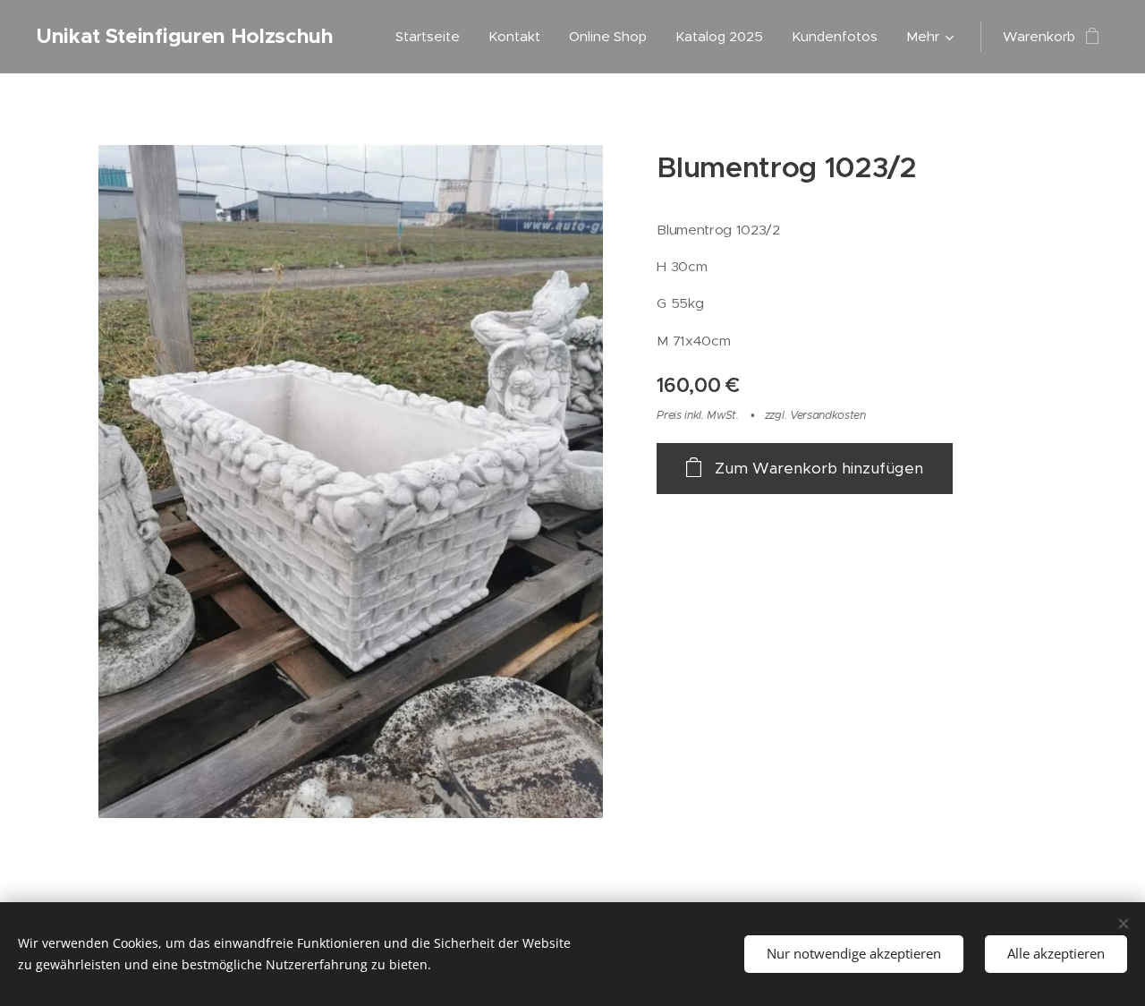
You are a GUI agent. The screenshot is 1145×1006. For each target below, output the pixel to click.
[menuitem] (432, 36)
